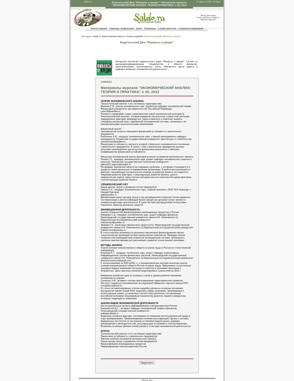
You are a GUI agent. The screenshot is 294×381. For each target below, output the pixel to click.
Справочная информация (190, 28)
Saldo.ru (88, 2)
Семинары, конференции (121, 28)
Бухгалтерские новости (113, 36)
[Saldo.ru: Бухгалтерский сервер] (149, 22)
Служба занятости (167, 28)
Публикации (150, 28)
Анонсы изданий (99, 28)
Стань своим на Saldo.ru (208, 17)
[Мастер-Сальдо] (87, 25)
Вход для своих (208, 15)
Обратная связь (147, 380)
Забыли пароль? (208, 20)
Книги (139, 28)
